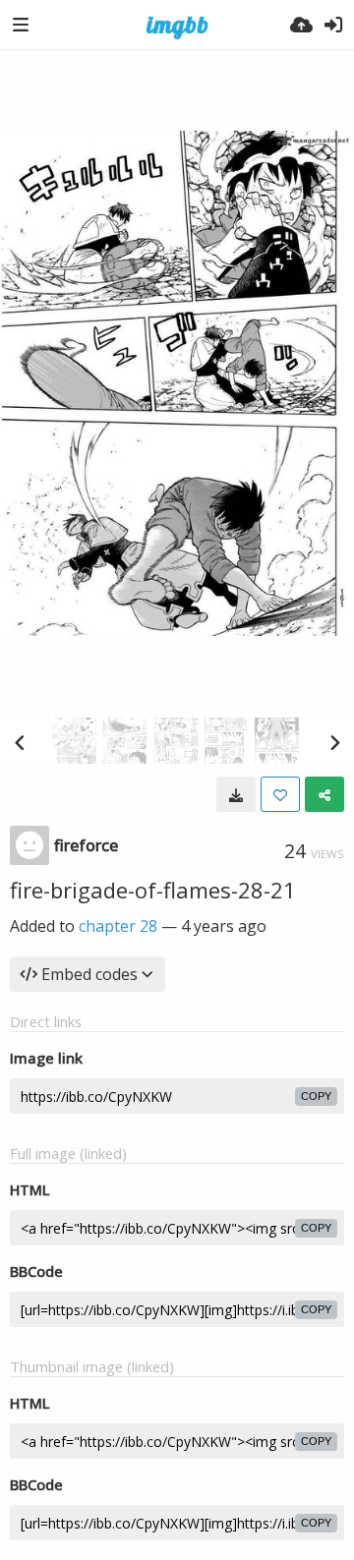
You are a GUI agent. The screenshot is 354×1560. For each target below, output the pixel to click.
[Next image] (334, 742)
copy (316, 1096)
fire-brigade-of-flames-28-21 (153, 889)
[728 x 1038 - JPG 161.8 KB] (236, 794)
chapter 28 (118, 926)
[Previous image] (19, 742)
